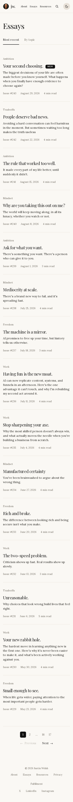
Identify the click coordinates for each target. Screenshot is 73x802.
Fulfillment (37, 783)
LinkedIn (31, 791)
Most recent (11, 39)
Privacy (58, 774)
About (24, 6)
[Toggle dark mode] (66, 6)
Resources (45, 6)
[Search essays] (57, 6)
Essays (33, 6)
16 (43, 734)
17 (50, 734)
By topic (29, 39)
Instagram (48, 791)
